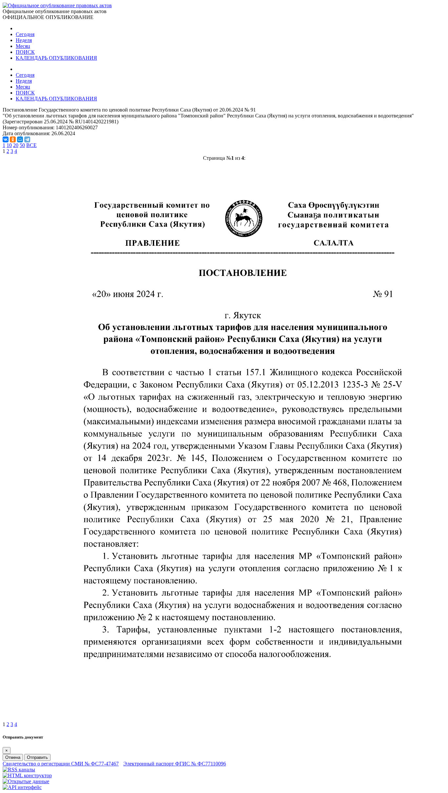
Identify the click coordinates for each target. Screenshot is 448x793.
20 (15, 145)
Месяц (23, 46)
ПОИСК (25, 52)
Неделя (24, 40)
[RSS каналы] (19, 769)
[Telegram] (27, 139)
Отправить (37, 757)
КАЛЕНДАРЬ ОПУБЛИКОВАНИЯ (56, 58)
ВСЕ (31, 145)
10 (9, 145)
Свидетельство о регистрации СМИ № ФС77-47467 (61, 763)
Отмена (12, 757)
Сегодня (25, 34)
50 (22, 145)
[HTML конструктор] (27, 775)
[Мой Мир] (20, 139)
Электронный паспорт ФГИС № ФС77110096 (174, 763)
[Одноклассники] (13, 139)
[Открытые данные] (26, 781)
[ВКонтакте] (6, 139)
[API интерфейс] (22, 787)
